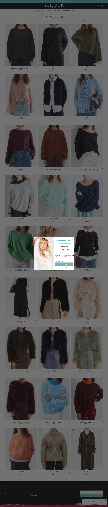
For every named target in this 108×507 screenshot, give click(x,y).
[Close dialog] (73, 238)
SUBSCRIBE (64, 264)
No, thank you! (64, 267)
